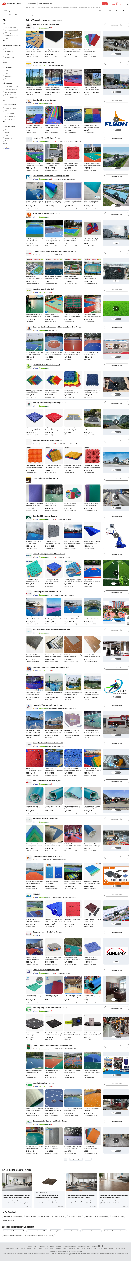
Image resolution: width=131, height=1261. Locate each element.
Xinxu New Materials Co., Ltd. (43, 289)
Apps (117, 11)
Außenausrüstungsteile (75, 1216)
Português (58, 1248)
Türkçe (105, 1248)
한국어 (78, 1248)
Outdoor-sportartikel (31, 1216)
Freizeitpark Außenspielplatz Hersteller (114, 1231)
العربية (83, 1248)
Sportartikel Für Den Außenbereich (12, 1216)
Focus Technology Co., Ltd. (64, 1251)
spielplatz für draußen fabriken (70, 7)
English (17, 1248)
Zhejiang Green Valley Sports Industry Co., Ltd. (49, 402)
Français (40, 1248)
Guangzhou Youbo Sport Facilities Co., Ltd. (48, 743)
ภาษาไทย (100, 1248)
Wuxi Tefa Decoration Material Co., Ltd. (47, 781)
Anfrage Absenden (116, 25)
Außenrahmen (45, 1216)
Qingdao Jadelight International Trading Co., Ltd (50, 1121)
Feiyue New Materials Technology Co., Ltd (48, 818)
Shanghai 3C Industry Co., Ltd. (43, 1083)
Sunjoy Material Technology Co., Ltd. (46, 24)
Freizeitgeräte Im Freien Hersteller (91, 1231)
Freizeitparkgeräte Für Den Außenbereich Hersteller (39, 1235)
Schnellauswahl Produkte (84, 1246)
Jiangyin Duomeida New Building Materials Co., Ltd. (51, 629)
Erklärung (36, 1246)
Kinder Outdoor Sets (8, 1220)
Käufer (101, 11)
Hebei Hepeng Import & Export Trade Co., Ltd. (49, 554)
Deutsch (52, 1248)
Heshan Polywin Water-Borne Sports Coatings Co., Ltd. (52, 1045)
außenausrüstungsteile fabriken (87, 7)
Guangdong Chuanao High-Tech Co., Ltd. (47, 856)
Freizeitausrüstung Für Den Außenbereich (96, 1216)
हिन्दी (95, 1248)
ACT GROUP (37, 894)
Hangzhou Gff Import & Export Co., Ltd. (47, 138)
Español (46, 1248)
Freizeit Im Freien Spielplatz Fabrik (37, 1231)
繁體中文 (29, 1248)
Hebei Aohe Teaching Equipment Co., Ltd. (47, 705)
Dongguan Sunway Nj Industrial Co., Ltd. (47, 932)
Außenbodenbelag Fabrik (71, 1231)
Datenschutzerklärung (55, 1246)
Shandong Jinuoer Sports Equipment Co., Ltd (49, 440)
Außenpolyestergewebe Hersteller (12, 1235)
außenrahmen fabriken (56, 7)
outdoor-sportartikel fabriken (42, 7)
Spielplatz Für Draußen (58, 1216)
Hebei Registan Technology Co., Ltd (45, 478)
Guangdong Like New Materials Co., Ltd (47, 592)
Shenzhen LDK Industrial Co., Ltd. (45, 516)
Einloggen (126, 5)
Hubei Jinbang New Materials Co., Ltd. (46, 213)
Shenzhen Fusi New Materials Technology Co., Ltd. (51, 176)
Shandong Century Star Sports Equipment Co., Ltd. (51, 667)
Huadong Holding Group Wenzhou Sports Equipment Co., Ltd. (55, 251)
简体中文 (23, 1248)
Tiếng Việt (111, 1248)
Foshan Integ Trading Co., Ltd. (43, 62)
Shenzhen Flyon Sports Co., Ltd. (44, 100)
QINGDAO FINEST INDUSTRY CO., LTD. (46, 365)
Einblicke (94, 1246)
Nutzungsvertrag (44, 1246)
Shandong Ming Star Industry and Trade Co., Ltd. (50, 1008)
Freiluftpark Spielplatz (118, 1216)
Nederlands (89, 1248)
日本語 (34, 1248)
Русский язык (71, 1248)
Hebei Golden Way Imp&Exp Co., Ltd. (46, 970)
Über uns (30, 1246)
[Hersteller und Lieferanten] (11, 4)
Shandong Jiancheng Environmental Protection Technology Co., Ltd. (57, 327)
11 (86, 1159)
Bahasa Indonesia (120, 1248)
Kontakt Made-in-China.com (69, 1246)
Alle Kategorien (8, 11)
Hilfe (110, 11)
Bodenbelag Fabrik (55, 1231)
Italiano (64, 1248)
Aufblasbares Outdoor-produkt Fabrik (13, 1231)
